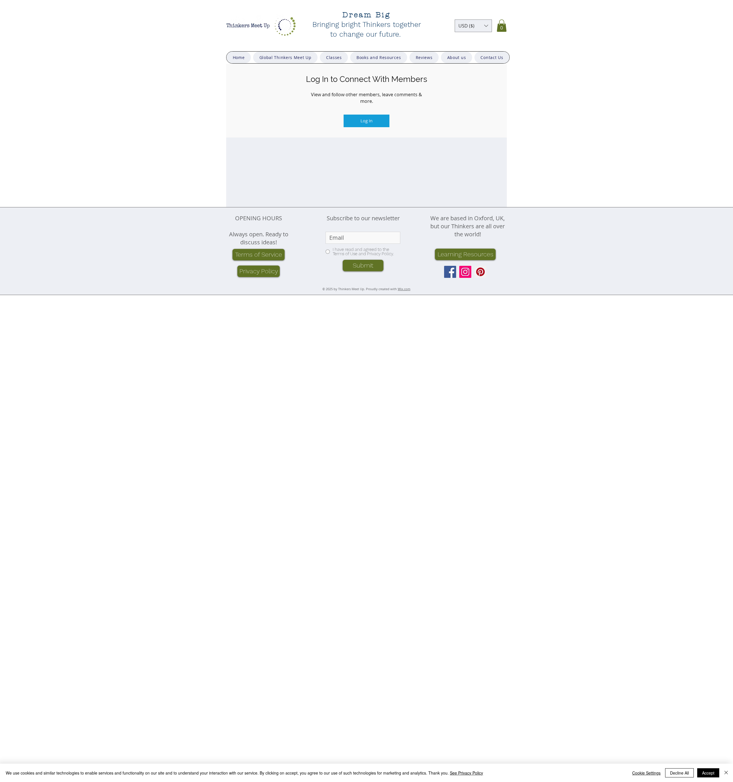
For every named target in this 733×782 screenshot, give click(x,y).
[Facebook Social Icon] (450, 272)
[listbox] (473, 25)
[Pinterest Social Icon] (480, 272)
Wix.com (404, 289)
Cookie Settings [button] (646, 773)
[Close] (726, 772)
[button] (473, 25)
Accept (708, 773)
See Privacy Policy (466, 773)
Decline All (679, 773)
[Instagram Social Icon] (465, 272)
